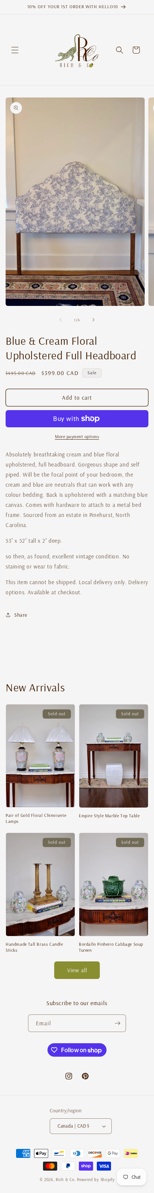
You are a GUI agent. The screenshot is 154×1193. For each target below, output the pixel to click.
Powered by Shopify (96, 1179)
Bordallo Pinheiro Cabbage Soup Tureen (111, 947)
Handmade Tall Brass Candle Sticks (34, 947)
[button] (15, 50)
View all (77, 970)
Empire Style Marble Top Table (109, 815)
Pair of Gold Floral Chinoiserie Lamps (36, 818)
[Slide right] (93, 320)
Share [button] (20, 614)
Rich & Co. (66, 1179)
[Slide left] (60, 320)
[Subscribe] (117, 1023)
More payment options (77, 436)
